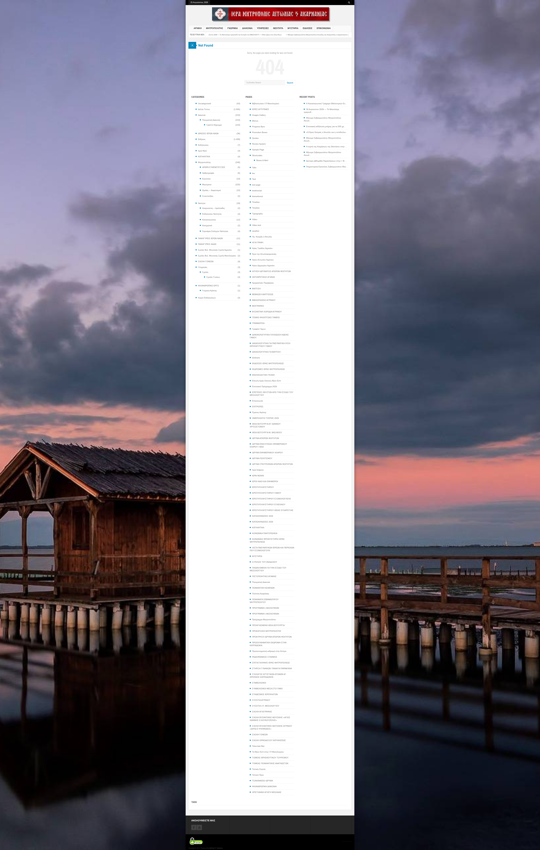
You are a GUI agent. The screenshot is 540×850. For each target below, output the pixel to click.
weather (255, 231)
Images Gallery (259, 115)
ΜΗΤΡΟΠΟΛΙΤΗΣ (214, 28)
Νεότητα (201, 203)
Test (254, 179)
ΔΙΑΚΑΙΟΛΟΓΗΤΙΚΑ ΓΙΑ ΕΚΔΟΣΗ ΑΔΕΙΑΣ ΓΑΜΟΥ (269, 336)
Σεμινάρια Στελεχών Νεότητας (215, 231)
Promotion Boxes (259, 132)
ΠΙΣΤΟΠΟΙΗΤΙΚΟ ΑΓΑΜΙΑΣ (264, 576)
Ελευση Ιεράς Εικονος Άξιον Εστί (266, 381)
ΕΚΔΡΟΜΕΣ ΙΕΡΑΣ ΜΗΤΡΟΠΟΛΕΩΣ (268, 369)
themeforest (257, 196)
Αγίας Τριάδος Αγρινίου (262, 248)
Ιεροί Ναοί (202, 151)
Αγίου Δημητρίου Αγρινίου (263, 265)
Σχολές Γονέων (213, 277)
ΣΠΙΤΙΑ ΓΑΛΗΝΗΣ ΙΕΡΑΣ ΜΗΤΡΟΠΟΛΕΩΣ (271, 663)
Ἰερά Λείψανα (258, 470)
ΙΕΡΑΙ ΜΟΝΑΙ (258, 476)
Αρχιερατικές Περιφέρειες (263, 283)
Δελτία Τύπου (204, 109)
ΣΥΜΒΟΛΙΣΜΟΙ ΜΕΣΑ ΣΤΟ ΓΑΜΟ (267, 688)
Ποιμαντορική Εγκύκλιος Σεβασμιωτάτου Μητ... (327, 167)
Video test (256, 225)
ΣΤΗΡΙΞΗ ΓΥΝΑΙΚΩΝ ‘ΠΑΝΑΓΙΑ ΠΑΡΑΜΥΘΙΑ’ (272, 668)
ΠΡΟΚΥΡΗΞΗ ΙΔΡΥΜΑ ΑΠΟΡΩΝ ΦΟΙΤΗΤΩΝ (272, 637)
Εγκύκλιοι (206, 179)
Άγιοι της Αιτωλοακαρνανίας (264, 254)
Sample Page (258, 150)
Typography (257, 213)
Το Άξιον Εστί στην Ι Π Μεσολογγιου (268, 752)
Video (254, 219)
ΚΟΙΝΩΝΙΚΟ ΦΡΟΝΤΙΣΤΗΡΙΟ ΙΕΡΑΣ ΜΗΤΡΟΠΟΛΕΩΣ (267, 540)
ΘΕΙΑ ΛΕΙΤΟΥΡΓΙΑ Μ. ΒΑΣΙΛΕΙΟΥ (267, 432)
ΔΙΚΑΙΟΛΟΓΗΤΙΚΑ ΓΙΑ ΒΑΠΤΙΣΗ (266, 352)
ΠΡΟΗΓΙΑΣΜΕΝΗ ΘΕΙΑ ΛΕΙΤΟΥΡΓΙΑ (268, 625)
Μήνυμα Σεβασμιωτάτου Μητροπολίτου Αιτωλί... (322, 119)
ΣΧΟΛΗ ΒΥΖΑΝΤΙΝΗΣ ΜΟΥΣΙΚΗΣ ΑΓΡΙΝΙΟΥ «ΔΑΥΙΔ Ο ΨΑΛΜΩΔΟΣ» (271, 727)
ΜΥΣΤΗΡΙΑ (293, 28)
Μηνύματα (206, 184)
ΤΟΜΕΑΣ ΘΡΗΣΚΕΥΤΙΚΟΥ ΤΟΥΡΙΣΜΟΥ (270, 757)
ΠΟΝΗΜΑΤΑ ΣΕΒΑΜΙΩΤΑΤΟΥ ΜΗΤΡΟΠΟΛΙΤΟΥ (264, 600)
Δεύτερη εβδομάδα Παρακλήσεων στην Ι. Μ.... (326, 161)
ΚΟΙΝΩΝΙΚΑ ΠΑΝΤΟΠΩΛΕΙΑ (264, 533)
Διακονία (201, 115)
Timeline (256, 202)
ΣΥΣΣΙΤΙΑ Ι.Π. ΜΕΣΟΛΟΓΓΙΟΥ (265, 706)
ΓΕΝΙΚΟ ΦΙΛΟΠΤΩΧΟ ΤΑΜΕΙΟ (266, 317)
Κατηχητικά (207, 225)
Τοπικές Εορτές (259, 769)
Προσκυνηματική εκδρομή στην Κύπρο (269, 651)
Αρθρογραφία (208, 173)
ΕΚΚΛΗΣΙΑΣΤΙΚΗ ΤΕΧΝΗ (263, 375)
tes (253, 173)
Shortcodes (257, 155)
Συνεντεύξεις (207, 196)
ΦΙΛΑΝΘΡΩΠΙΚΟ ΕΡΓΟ (208, 286)
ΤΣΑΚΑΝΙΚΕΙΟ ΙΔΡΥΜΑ (262, 781)
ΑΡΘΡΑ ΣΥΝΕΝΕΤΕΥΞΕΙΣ (213, 167)
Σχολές (205, 272)
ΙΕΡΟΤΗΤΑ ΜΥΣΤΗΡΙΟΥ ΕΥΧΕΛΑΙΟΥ (268, 504)
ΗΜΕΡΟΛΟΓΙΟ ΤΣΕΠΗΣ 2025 (265, 418)
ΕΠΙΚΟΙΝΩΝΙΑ (324, 28)
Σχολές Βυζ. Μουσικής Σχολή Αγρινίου (215, 250)
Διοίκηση (256, 358)
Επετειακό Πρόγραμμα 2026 (264, 386)
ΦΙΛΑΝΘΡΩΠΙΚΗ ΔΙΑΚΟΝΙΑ (264, 786)
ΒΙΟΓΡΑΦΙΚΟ (258, 306)
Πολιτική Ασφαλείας (260, 593)
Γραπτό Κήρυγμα (214, 125)
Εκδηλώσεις (203, 145)
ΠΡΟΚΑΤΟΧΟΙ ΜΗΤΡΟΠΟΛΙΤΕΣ (266, 631)
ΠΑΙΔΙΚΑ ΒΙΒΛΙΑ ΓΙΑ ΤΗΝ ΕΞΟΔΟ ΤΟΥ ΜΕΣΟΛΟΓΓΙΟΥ (268, 569)
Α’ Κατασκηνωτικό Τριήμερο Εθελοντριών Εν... (326, 103)
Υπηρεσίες (202, 267)
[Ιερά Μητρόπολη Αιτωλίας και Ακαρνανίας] (270, 14)
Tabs (254, 167)
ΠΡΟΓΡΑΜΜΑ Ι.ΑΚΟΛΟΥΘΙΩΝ (265, 608)
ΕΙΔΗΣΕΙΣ (307, 28)
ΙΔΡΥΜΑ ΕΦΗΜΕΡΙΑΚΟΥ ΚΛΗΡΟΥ (267, 452)
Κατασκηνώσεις (209, 220)
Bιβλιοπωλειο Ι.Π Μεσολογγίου (265, 103)
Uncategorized (204, 103)
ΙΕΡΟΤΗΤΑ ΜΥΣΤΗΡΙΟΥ (263, 487)
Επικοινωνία (257, 401)
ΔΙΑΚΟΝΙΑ (247, 28)
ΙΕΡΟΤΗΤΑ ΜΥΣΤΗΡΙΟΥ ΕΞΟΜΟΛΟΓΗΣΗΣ (271, 499)
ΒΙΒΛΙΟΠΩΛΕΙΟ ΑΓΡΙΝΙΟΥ (263, 300)
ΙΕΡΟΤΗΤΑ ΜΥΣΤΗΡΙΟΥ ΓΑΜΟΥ (266, 493)
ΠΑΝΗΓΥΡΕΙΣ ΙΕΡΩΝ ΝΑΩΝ (210, 238)
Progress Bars (258, 126)
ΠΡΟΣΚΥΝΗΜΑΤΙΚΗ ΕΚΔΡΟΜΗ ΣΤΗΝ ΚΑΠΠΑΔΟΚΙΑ (268, 644)
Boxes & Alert (262, 160)
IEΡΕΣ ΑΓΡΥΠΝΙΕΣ (260, 109)
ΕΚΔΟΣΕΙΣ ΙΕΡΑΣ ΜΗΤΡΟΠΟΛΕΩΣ (268, 363)
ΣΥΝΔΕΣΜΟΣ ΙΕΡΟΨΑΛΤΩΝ (265, 694)
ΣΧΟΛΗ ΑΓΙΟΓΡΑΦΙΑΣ (262, 711)
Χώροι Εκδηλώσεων (207, 298)
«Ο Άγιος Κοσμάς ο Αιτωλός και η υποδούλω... (326, 132)
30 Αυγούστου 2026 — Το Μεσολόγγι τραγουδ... (321, 110)
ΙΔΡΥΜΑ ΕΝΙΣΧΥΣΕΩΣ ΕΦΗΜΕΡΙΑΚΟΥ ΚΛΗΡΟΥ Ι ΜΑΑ (268, 445)
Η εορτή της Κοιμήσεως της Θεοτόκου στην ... (326, 146)
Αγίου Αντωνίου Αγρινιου (263, 260)
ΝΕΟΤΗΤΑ (278, 28)
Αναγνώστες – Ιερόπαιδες (213, 208)
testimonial (257, 190)
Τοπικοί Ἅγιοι (258, 775)
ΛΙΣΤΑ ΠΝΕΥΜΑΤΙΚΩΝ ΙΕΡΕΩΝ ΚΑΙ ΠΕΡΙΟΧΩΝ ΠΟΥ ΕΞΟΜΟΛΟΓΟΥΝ (272, 549)
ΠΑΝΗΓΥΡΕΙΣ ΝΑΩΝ (207, 244)
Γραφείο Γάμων (259, 329)
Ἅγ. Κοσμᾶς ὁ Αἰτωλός (262, 237)
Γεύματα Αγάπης (209, 290)
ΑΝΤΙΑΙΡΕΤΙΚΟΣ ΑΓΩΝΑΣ (263, 277)
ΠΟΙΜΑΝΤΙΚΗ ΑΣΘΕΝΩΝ (263, 588)
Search (290, 82)
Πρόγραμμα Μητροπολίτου (264, 619)
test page (256, 185)
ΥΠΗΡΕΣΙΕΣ (263, 28)
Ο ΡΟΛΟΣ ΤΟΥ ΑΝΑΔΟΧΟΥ (264, 562)
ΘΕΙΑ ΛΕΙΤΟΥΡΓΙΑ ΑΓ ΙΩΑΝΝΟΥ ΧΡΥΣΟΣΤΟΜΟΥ (265, 425)
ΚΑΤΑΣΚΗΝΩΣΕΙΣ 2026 (262, 516)
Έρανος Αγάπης (259, 412)
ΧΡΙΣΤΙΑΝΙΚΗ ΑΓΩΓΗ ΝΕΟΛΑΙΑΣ (266, 792)
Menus (255, 121)
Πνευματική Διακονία (211, 120)
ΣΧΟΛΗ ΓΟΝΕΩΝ (205, 261)
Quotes (255, 138)
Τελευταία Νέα (258, 746)
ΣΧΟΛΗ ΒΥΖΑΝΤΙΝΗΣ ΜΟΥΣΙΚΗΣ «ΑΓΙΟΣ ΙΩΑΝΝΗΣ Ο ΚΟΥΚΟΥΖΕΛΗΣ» (270, 718)
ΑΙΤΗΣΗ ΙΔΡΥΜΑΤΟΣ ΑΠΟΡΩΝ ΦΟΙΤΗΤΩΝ (271, 271)
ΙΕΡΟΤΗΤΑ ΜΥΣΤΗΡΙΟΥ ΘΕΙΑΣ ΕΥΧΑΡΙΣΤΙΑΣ (272, 510)
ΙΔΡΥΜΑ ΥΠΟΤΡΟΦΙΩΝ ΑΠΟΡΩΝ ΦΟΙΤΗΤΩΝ (272, 464)
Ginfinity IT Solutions (216, 848)
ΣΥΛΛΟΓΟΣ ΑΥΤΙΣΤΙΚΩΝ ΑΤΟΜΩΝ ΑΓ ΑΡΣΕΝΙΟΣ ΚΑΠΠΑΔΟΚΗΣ (268, 675)
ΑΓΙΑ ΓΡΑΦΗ (257, 242)
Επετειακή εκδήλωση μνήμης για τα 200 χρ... (326, 126)
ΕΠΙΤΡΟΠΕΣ (257, 406)
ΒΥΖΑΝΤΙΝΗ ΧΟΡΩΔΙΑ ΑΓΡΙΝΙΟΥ (267, 312)
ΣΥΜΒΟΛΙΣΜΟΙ (259, 683)
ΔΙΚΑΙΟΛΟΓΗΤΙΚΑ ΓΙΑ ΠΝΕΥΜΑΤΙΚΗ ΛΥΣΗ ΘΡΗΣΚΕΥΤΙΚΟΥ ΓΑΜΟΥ (270, 344)
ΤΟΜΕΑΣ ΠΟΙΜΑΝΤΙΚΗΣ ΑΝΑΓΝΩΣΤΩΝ (270, 763)
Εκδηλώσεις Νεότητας (212, 214)
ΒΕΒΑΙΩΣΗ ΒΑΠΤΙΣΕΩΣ (262, 294)
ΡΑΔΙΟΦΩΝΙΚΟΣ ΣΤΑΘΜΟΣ (264, 657)
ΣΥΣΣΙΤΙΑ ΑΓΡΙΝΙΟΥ (261, 700)
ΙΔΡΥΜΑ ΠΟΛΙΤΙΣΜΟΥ (262, 458)
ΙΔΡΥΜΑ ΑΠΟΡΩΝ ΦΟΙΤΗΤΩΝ (265, 438)
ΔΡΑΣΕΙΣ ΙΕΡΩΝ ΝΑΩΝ (208, 133)
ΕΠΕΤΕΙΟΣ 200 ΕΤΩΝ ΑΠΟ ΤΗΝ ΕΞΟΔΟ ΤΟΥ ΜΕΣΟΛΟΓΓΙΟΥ (271, 393)
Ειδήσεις (201, 139)
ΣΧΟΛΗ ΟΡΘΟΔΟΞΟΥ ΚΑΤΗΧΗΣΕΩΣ (269, 740)
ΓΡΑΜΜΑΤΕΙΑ (258, 323)
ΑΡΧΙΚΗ (198, 28)
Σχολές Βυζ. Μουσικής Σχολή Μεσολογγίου (217, 256)
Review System (259, 144)
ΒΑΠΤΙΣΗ (256, 288)
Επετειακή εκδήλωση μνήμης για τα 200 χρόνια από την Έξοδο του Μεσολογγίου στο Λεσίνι (258, 35)
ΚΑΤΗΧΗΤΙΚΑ (204, 156)
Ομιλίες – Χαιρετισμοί (211, 190)
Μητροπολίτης (204, 162)
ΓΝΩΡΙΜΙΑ (232, 28)
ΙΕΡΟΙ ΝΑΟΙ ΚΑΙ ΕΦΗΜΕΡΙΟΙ (265, 481)
